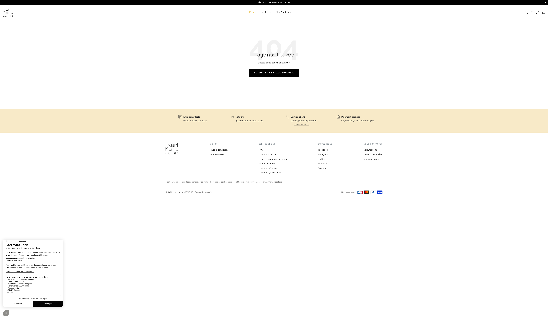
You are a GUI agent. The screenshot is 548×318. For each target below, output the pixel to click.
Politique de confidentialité (221, 182)
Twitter (321, 159)
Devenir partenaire (372, 154)
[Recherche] (526, 12)
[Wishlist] (532, 12)
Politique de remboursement (247, 182)
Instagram (323, 154)
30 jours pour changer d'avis (249, 120)
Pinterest (322, 163)
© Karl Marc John (173, 192)
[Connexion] (537, 12)
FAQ (261, 150)
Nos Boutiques (283, 12)
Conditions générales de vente (195, 182)
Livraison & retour (267, 154)
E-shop (252, 12)
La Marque (266, 12)
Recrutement (370, 150)
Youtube (322, 168)
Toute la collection (218, 150)
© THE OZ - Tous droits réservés (198, 192)
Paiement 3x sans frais (270, 172)
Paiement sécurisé (268, 168)
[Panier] (543, 12)
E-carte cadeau (216, 154)
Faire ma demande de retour (273, 159)
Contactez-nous (371, 159)
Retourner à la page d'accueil (274, 73)
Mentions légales (173, 182)
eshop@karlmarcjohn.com (304, 120)
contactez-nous (301, 124)
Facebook (323, 150)
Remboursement (267, 163)
